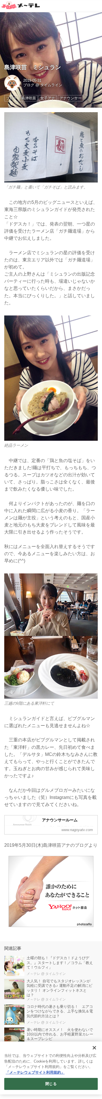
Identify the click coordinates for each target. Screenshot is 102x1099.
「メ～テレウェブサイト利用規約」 (35, 1072)
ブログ (28, 85)
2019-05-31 (32, 81)
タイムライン (51, 85)
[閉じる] (94, 1047)
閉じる (50, 1084)
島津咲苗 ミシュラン (32, 67)
